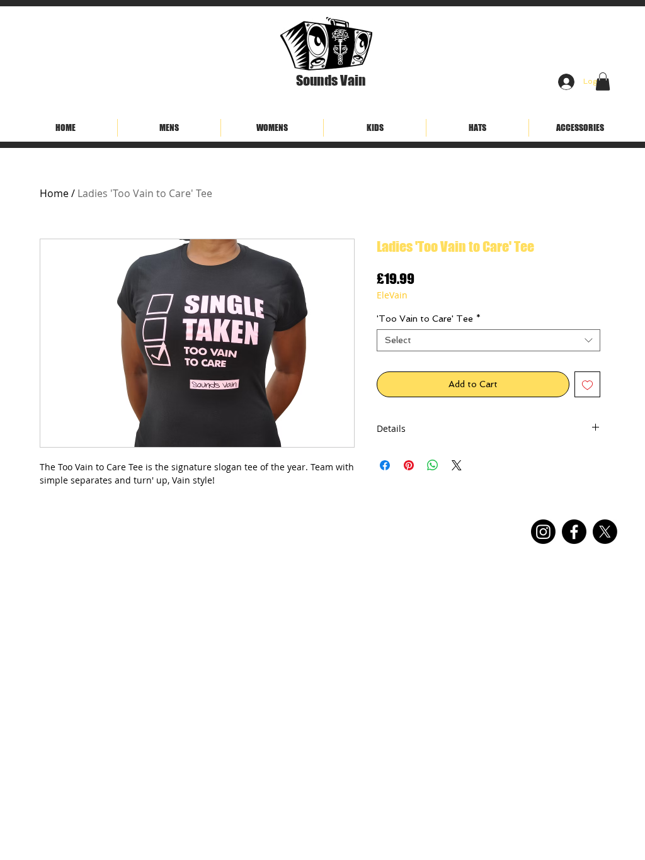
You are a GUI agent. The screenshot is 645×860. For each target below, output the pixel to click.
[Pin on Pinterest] (408, 465)
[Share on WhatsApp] (432, 465)
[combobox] (488, 340)
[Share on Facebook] (384, 465)
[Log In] (563, 82)
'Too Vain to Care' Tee (429, 319)
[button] (602, 81)
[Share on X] (456, 465)
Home (54, 193)
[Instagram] (543, 531)
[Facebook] (574, 531)
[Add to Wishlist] (587, 384)
